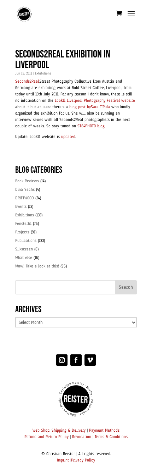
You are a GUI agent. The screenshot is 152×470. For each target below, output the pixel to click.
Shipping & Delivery (69, 430)
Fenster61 (23, 224)
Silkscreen (24, 249)
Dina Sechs (25, 190)
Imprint (63, 460)
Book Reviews (27, 181)
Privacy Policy (83, 460)
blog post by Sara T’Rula (89, 107)
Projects (22, 232)
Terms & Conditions (111, 437)
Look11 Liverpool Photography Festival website (95, 101)
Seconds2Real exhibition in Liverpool (62, 59)
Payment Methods (104, 430)
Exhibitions (43, 73)
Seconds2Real (27, 81)
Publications (25, 241)
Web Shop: (41, 430)
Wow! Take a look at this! (37, 266)
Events (21, 207)
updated (68, 137)
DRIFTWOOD (24, 198)
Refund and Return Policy (46, 437)
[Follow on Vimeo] (90, 360)
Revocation (81, 437)
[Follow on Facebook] (76, 360)
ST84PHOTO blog (91, 126)
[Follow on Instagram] (62, 360)
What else (23, 258)
